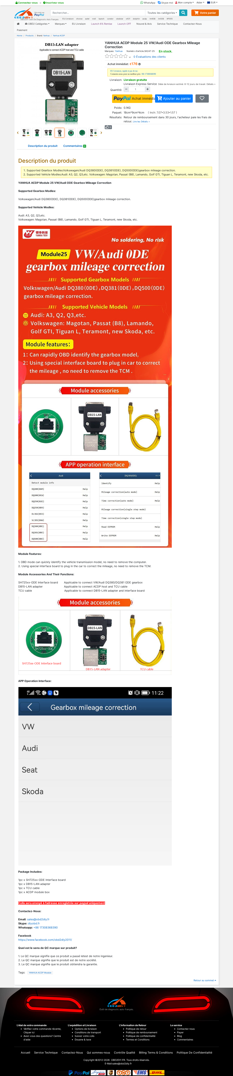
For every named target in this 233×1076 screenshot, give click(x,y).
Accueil (25, 1052)
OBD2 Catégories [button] (37, 23)
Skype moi (167, 2)
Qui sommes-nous (98, 1052)
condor (110, 19)
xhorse (79, 19)
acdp (144, 19)
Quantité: (116, 90)
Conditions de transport (88, 1032)
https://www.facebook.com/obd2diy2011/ (45, 939)
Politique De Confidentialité (194, 1052)
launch (101, 19)
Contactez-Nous (192, 23)
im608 (152, 19)
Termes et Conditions (137, 1039)
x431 (128, 19)
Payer (180, 1032)
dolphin (136, 19)
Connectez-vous (28, 2)
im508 (161, 19)
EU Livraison (68, 19)
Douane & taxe (83, 1039)
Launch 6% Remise (101, 23)
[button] (18, 133)
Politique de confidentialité (140, 1035)
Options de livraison (86, 1028)
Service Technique (167, 23)
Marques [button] (60, 23)
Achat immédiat (141, 98)
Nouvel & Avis (144, 23)
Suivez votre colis (84, 1035)
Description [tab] (42, 146)
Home (19, 35)
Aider (199, 2)
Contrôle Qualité (124, 1052)
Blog (179, 1035)
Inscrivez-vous (55, 2)
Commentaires (185, 1039)
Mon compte (184, 2)
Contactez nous (186, 1028)
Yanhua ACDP (59, 35)
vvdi (94, 19)
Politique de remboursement (141, 1032)
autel (87, 19)
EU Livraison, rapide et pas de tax (124, 71)
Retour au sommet (204, 980)
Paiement (22, 30)
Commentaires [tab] (74, 146)
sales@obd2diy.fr (38, 919)
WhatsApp (149, 2)
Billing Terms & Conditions (156, 1052)
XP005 (170, 19)
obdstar (119, 19)
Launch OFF (124, 23)
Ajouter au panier (176, 98)
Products (30, 35)
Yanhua (46, 35)
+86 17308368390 (148, 74)
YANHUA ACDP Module (40, 972)
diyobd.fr (34, 923)
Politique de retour (136, 1028)
